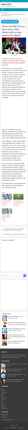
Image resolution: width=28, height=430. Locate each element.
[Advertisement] (14, 114)
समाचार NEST (6, 4)
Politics (2, 403)
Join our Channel (10, 22)
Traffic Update (4, 408)
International (3, 397)
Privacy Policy (21, 427)
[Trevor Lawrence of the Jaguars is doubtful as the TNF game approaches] (7, 197)
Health (2, 396)
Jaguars (18, 59)
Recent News (7, 313)
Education (3, 390)
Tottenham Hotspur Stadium (16, 61)
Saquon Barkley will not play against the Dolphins (14, 234)
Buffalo (4, 59)
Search (24, 275)
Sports (2, 404)
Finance (2, 394)
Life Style (3, 399)
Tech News (3, 406)
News (2, 401)
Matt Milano (11, 63)
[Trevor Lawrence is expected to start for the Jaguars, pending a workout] (7, 211)
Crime (2, 389)
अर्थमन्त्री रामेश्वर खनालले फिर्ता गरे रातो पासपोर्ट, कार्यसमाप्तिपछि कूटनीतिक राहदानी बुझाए (16, 337)
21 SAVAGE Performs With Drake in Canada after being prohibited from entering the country (13, 229)
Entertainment (4, 392)
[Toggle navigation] (2, 9)
